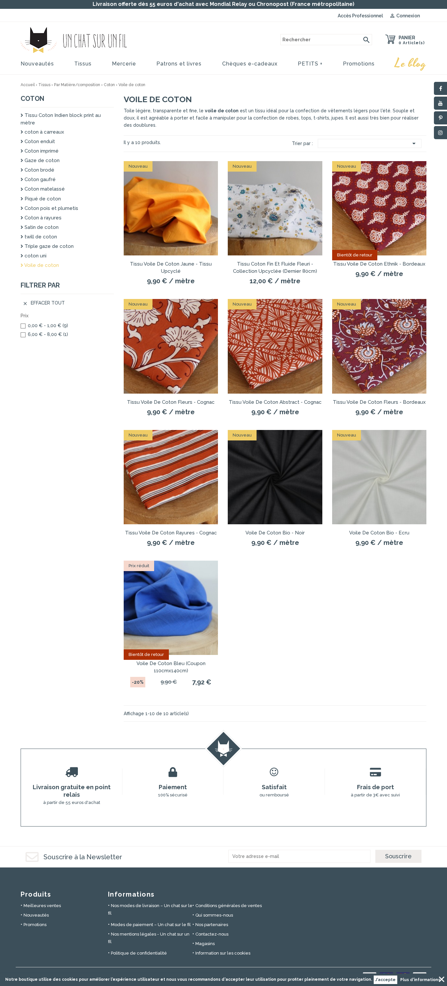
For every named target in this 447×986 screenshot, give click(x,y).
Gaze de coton (41, 160)
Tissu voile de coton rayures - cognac (171, 533)
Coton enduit (39, 141)
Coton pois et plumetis (50, 208)
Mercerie (124, 64)
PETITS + (310, 64)
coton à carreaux (43, 132)
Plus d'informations (420, 979)
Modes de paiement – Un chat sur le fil (151, 924)
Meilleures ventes (42, 905)
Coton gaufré (39, 179)
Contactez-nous (211, 934)
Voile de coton (41, 265)
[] (366, 39)
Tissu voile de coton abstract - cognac (275, 402)
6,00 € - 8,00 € (48, 334)
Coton (32, 98)
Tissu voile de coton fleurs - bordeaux (379, 402)
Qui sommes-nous (214, 915)
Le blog (410, 63)
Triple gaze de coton (48, 246)
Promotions (359, 64)
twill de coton (40, 237)
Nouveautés (37, 64)
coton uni (34, 256)
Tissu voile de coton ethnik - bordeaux (379, 264)
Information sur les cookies (222, 953)
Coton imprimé (41, 151)
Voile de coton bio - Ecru (379, 533)
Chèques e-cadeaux (249, 64)
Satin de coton (41, 227)
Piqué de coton (42, 199)
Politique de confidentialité (139, 953)
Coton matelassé (44, 189)
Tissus (83, 64)
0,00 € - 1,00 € (48, 325)
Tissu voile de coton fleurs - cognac (171, 402)
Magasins (205, 943)
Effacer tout (44, 303)
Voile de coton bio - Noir (275, 533)
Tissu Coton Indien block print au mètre (61, 119)
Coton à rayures (42, 218)
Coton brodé (38, 170)
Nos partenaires (211, 924)
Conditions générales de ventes (228, 905)
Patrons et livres (179, 64)
